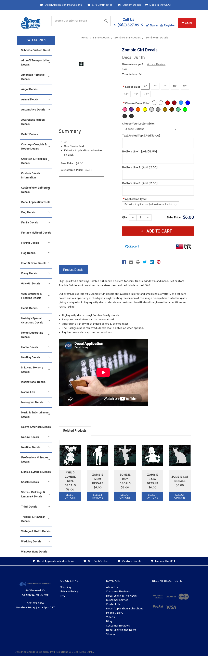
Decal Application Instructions (63, 5)
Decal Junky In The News (121, 596)
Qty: (125, 217)
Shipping (65, 587)
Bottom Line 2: (140, 167)
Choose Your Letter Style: (138, 124)
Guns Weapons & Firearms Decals (31, 296)
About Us (112, 587)
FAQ (62, 596)
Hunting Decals (30, 357)
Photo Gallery (114, 613)
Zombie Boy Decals (125, 479)
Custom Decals (131, 5)
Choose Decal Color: (137, 103)
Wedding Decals (31, 541)
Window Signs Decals (34, 551)
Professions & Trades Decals (34, 460)
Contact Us (113, 604)
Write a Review (156, 64)
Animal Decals (30, 99)
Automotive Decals (33, 109)
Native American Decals (36, 427)
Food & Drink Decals (33, 263)
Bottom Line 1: (139, 151)
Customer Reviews (118, 591)
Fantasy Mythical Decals (36, 233)
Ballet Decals (29, 134)
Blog (109, 621)
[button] (36, 40)
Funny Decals (29, 273)
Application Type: (135, 199)
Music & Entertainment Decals (35, 415)
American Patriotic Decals (32, 77)
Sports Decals (30, 482)
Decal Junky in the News (121, 630)
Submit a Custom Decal (35, 50)
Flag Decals (28, 253)
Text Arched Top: (141, 136)
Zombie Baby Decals (152, 479)
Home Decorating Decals (32, 335)
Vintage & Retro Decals (36, 531)
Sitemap (111, 634)
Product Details (73, 269)
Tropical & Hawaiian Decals (33, 519)
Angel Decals (29, 89)
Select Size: (131, 87)
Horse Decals (29, 347)
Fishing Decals (30, 243)
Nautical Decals (30, 447)
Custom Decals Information (30, 175)
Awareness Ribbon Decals (33, 122)
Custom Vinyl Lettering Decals (35, 190)
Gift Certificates (102, 5)
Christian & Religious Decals (34, 161)
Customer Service (117, 600)
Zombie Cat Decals (180, 479)
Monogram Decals (32, 402)
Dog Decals (28, 212)
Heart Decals (29, 308)
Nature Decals (30, 437)
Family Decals (29, 222)
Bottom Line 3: (140, 183)
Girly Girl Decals (30, 283)
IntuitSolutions (59, 652)
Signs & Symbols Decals (36, 472)
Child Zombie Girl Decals (70, 479)
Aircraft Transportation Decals (35, 63)
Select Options (70, 496)
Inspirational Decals (33, 382)
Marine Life (28, 392)
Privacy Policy (69, 591)
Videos (110, 617)
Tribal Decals (29, 507)
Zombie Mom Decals (97, 479)
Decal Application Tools (35, 202)
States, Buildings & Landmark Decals (33, 494)
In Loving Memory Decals (32, 370)
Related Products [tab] (75, 431)
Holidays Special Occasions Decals (32, 320)
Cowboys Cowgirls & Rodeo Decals (34, 147)
